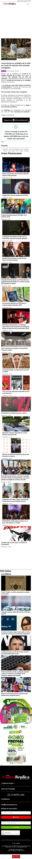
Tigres (13, 151)
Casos (21, 149)
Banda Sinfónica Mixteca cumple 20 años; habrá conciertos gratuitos (14, 259)
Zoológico (26, 151)
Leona (9, 151)
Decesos (5, 151)
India (17, 151)
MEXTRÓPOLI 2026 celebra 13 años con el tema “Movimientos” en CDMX (15, 522)
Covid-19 (11, 149)
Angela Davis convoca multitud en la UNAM (15, 195)
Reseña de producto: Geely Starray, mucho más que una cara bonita (14, 434)
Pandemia (17, 149)
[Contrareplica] (9, 4)
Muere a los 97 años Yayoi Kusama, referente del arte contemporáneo (15, 174)
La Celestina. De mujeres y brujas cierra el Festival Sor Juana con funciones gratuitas (14, 237)
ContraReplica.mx (22, 847)
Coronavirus (5, 149)
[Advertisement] (16, 22)
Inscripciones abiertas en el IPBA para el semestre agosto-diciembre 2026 (14, 304)
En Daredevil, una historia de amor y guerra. (14, 413)
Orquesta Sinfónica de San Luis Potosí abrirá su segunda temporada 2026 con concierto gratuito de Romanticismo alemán (15, 281)
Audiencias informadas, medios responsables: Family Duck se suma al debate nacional (15, 500)
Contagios (26, 149)
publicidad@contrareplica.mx (16, 850)
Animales (21, 151)
